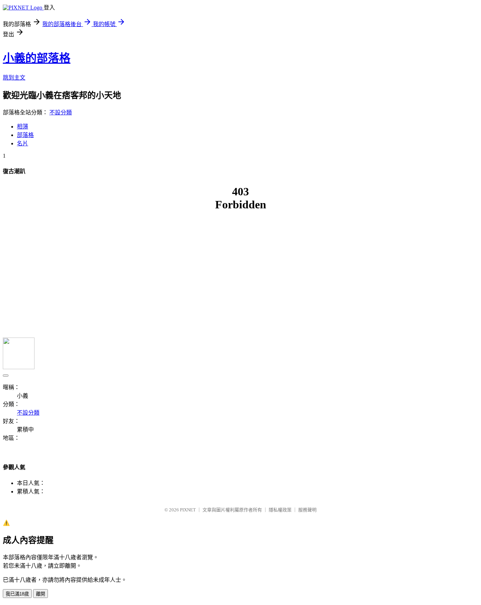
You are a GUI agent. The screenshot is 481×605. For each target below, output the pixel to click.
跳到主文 (14, 78)
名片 (22, 143)
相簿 (22, 127)
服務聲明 (307, 509)
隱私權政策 (280, 509)
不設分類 (60, 112)
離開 (40, 594)
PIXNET (188, 509)
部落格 (25, 135)
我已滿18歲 (17, 594)
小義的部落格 (36, 58)
